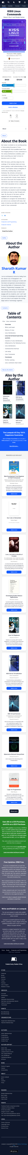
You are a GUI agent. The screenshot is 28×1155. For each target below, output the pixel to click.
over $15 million (21, 846)
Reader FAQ (4, 1097)
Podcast (3, 982)
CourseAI (3, 993)
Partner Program (5, 1066)
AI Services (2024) (5, 1109)
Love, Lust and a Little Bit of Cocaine (14, 555)
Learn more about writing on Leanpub (14, 852)
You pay (4, 95)
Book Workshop (5, 1012)
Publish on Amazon (6, 1003)
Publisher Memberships (7, 1022)
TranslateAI (4, 1005)
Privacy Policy (4, 1126)
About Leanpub (5, 1077)
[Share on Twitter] (2, 216)
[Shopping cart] (19, 2)
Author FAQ (4, 1048)
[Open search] (8, 2)
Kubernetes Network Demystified (14, 754)
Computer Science (6, 224)
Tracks (24, 6)
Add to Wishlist (13, 107)
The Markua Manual (6, 1057)
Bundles (10, 6)
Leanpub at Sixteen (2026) (7, 1108)
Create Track (4, 1041)
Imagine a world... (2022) (7, 1111)
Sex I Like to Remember (14, 518)
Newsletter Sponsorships (7, 999)
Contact (3, 1080)
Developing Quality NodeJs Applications (14, 596)
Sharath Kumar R (15, 58)
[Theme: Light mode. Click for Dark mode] (14, 2)
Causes (3, 1068)
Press (2, 1082)
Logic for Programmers (14, 789)
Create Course (5, 1039)
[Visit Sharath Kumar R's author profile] (14, 258)
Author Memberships (6, 1033)
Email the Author (7, 231)
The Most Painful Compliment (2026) (10, 1106)
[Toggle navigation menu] (26, 128)
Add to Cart (13, 103)
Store (3, 950)
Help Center (4, 1099)
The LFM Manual (5, 1055)
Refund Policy (4, 1128)
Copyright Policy (5, 1124)
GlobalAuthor (4, 995)
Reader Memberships (6, 1093)
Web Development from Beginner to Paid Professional (14, 477)
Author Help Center (6, 1049)
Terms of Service (5, 1122)
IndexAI (3, 997)
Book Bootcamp (5, 1013)
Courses (17, 6)
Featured (3, 973)
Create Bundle (5, 1037)
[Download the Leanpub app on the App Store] (14, 1151)
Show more (14, 811)
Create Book (4, 1035)
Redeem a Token (5, 986)
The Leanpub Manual (6, 1053)
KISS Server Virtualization (14, 673)
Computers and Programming (8, 221)
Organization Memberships (8, 1020)
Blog (2, 1078)
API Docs (3, 1059)
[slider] (11, 91)
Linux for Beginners (14, 635)
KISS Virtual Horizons (14, 714)
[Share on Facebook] (5, 216)
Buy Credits (4, 1095)
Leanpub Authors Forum (7, 1051)
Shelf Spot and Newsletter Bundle (9, 1001)
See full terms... (14, 446)
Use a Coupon (4, 984)
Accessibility (4, 1070)
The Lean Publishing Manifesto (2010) (10, 1115)
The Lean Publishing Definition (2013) (10, 1113)
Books (4, 6)
